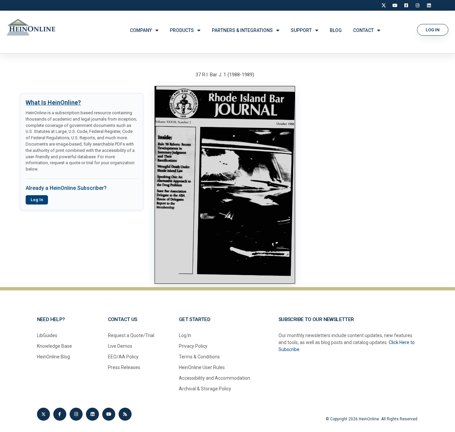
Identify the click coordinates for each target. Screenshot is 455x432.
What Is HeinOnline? (53, 102)
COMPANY (141, 30)
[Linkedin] (92, 414)
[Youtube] (108, 414)
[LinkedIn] (429, 5)
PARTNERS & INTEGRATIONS (242, 30)
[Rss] (125, 414)
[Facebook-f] (59, 414)
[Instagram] (417, 5)
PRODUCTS (182, 30)
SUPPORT (301, 30)
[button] (432, 30)
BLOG (336, 30)
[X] (383, 5)
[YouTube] (395, 5)
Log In (37, 200)
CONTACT (363, 30)
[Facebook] (406, 5)
